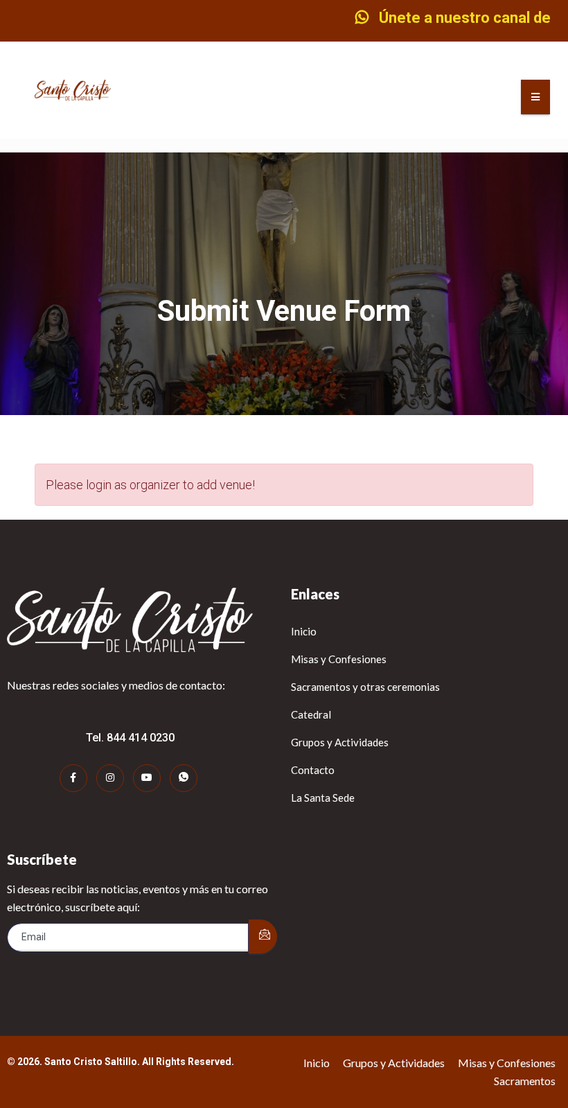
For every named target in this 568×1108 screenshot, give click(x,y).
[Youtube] (147, 778)
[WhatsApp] (183, 778)
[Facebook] (73, 778)
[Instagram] (110, 778)
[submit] (263, 936)
